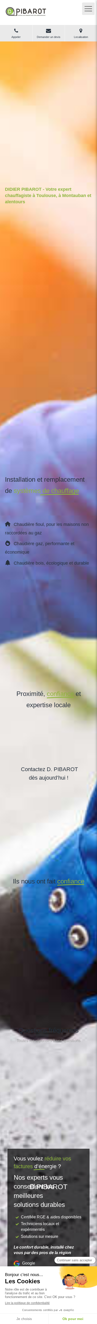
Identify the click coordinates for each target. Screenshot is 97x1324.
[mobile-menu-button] (88, 8)
